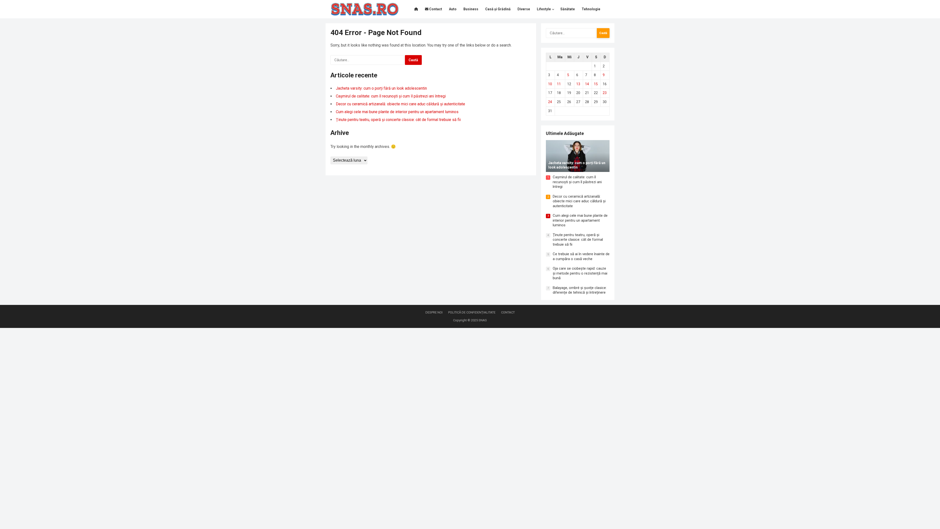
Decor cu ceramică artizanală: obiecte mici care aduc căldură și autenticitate (400, 104)
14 (587, 84)
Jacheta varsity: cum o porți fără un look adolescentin (381, 88)
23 (605, 93)
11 (559, 84)
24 (550, 102)
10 (550, 84)
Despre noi (434, 312)
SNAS (483, 320)
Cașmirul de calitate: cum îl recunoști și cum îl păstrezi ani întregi (391, 96)
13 (578, 84)
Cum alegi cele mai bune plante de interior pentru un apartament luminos (397, 111)
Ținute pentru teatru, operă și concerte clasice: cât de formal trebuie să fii (398, 119)
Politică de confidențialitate (471, 312)
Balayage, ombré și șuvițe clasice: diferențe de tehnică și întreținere (580, 290)
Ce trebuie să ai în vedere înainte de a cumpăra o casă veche (581, 256)
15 (596, 84)
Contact (508, 312)
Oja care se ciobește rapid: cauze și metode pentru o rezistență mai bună (580, 273)
